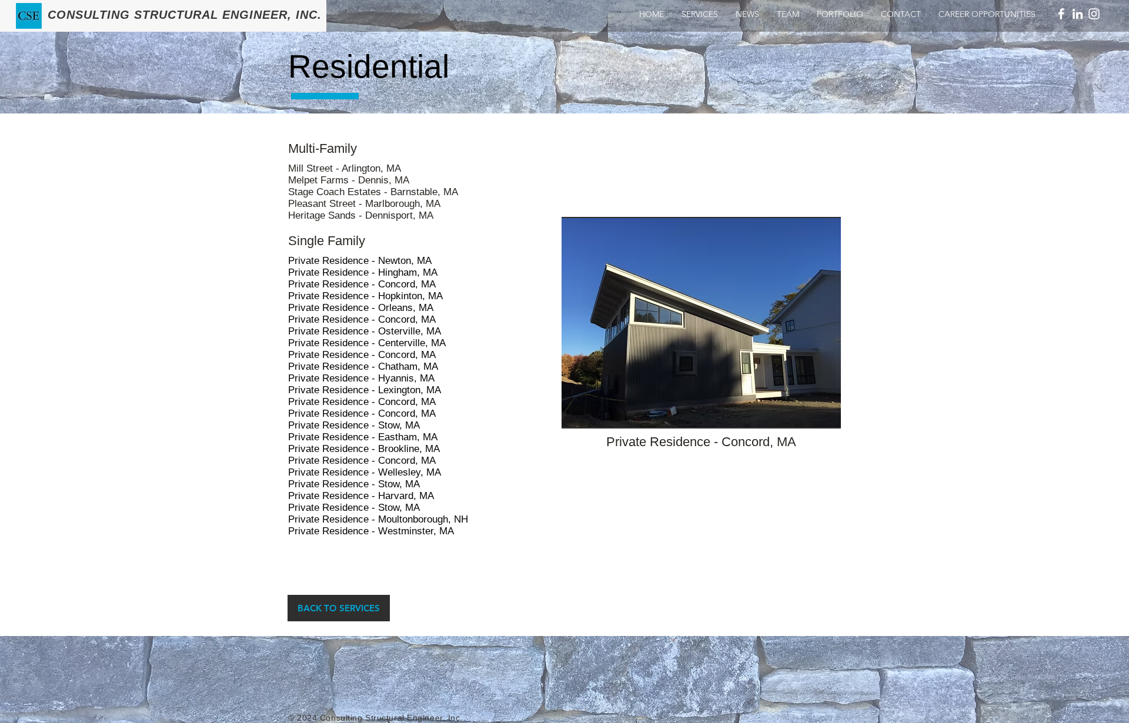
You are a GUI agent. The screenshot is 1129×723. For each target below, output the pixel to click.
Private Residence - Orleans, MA (360, 307)
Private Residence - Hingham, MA (362, 272)
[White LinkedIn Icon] (1077, 13)
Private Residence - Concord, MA (362, 284)
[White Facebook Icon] (1061, 13)
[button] (701, 323)
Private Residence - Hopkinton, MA (365, 296)
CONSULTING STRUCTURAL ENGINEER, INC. (185, 14)
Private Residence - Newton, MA (360, 260)
